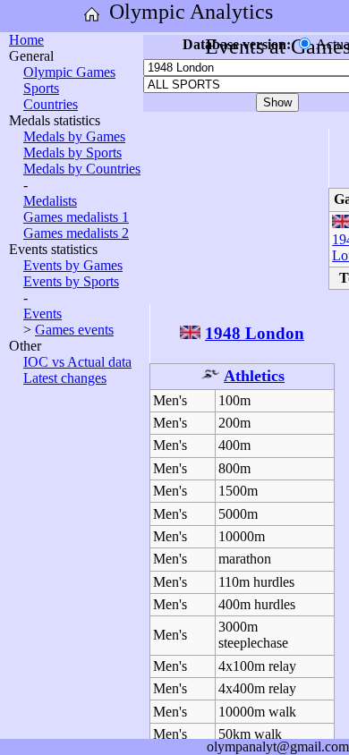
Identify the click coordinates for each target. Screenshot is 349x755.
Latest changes (64, 378)
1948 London (254, 333)
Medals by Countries (81, 168)
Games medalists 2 (76, 233)
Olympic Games (69, 72)
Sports (41, 88)
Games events (74, 329)
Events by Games (73, 265)
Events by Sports (71, 281)
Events (42, 313)
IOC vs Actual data (77, 361)
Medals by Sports (72, 152)
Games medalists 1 (76, 217)
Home (26, 39)
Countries (50, 104)
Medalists (50, 200)
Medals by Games (74, 136)
